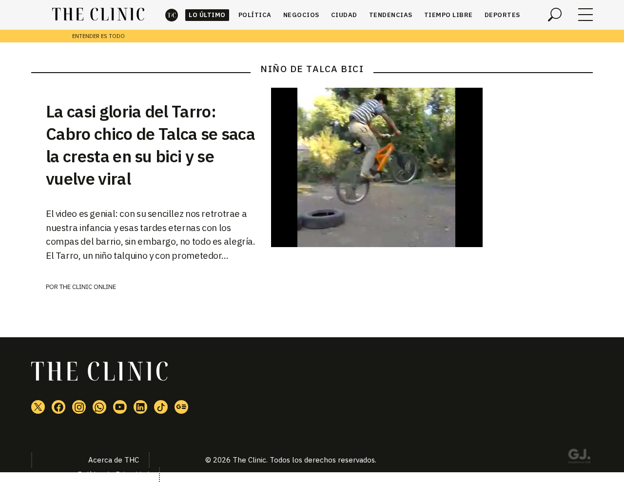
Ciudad (344, 15)
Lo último (207, 15)
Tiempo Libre (448, 15)
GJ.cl (579, 457)
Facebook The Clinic (58, 407)
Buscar (555, 14)
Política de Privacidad (113, 474)
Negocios (301, 15)
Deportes (502, 15)
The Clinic (171, 15)
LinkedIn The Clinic (140, 407)
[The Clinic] (98, 14)
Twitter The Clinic (38, 407)
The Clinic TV (120, 407)
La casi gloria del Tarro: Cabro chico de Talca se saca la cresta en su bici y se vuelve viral (150, 144)
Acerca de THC (113, 459)
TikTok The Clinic (161, 407)
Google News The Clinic (181, 407)
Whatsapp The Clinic (99, 407)
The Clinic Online (87, 287)
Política (255, 15)
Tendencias (390, 15)
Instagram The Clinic (79, 407)
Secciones (585, 14)
